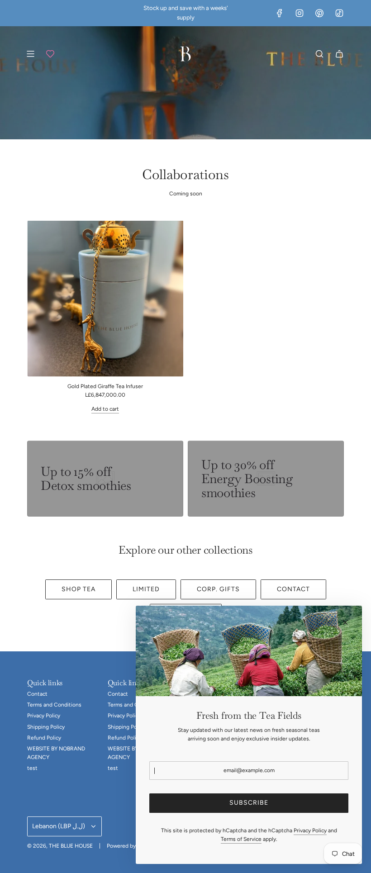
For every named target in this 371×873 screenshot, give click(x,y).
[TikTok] (339, 13)
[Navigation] (30, 54)
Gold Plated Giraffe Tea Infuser (105, 386)
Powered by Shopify (131, 846)
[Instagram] (299, 13)
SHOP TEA (78, 589)
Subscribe (248, 803)
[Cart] (339, 54)
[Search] (319, 54)
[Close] (345, 622)
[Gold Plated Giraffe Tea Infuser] (105, 299)
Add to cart (105, 409)
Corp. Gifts (218, 589)
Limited (146, 589)
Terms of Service (241, 839)
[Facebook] (280, 13)
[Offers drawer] (50, 54)
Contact (293, 589)
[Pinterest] (319, 13)
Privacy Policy (310, 830)
